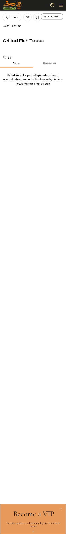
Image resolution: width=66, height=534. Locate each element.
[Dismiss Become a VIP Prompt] (61, 508)
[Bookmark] (37, 17)
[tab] (16, 63)
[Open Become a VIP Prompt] (33, 531)
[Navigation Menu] (61, 5)
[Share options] (27, 17)
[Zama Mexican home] (18, 5)
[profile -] (52, 5)
